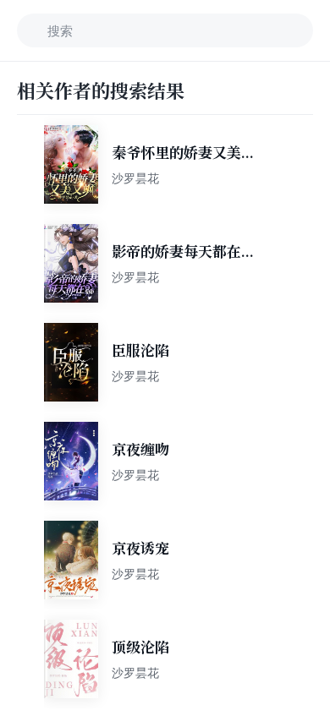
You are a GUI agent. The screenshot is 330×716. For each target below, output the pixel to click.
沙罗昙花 (135, 178)
